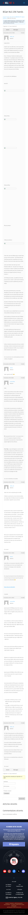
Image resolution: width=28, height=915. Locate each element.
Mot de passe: (6, 786)
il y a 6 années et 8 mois (9, 23)
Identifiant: (6, 781)
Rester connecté (8, 790)
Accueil (4, 17)
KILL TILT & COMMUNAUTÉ (15, 17)
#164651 (23, 364)
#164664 (23, 553)
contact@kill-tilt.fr (15, 897)
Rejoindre (15, 844)
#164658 (23, 377)
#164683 (23, 723)
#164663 (23, 482)
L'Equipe (19, 889)
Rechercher (21, 798)
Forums (7, 17)
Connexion (6, 793)
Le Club (8, 889)
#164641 (23, 32)
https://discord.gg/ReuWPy (9, 587)
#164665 (23, 597)
